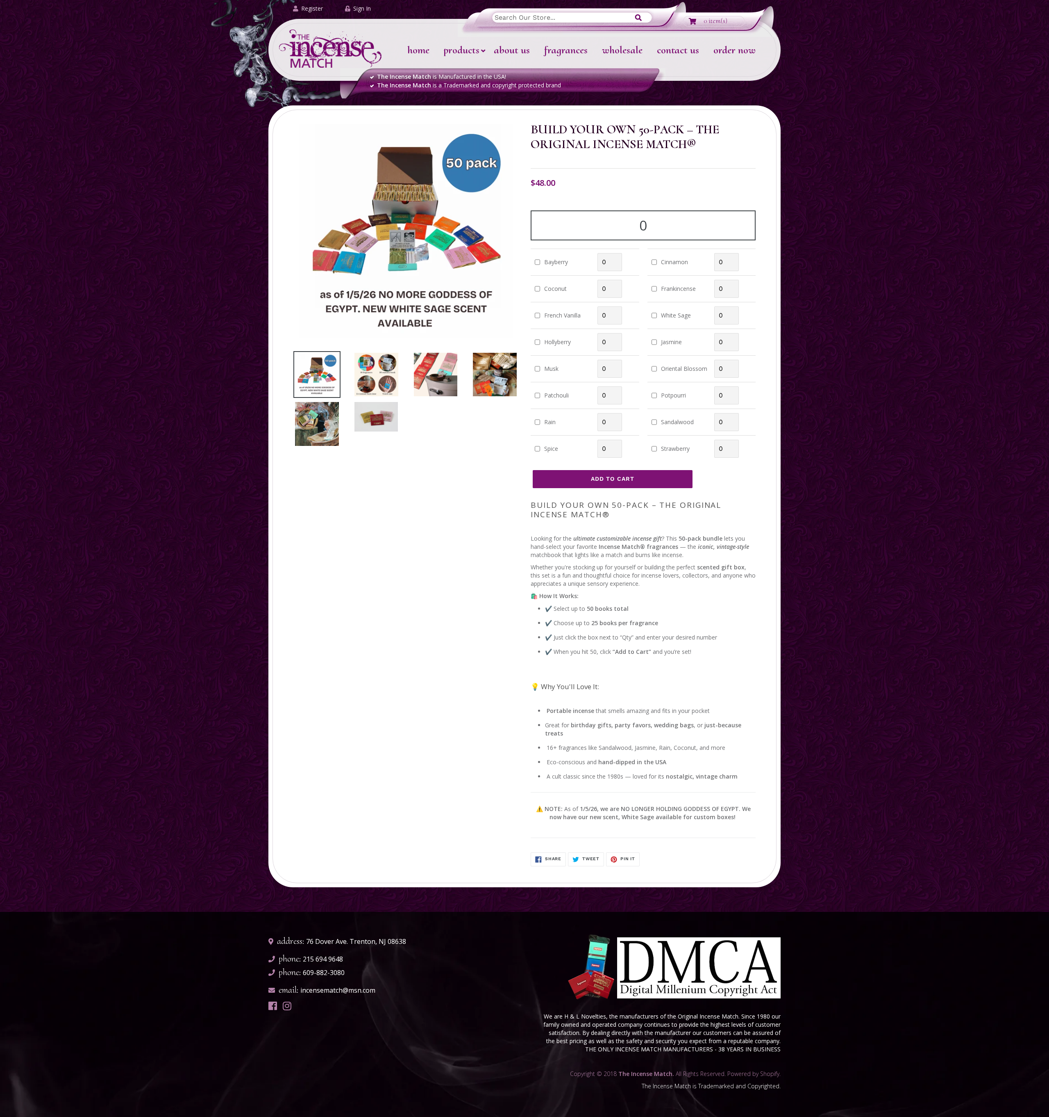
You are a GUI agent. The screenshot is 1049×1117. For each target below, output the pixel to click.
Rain (550, 422)
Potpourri (673, 395)
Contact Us (678, 49)
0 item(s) (715, 20)
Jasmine (671, 342)
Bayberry (556, 262)
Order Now (734, 49)
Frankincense (678, 288)
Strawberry (675, 448)
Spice (551, 448)
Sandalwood (677, 422)
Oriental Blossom (684, 368)
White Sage (676, 315)
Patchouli (556, 395)
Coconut (555, 288)
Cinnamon (674, 262)
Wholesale (622, 49)
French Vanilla (562, 315)
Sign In (362, 8)
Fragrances (566, 49)
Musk (551, 368)
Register (312, 8)
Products (461, 49)
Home (418, 49)
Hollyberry (557, 342)
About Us (512, 49)
